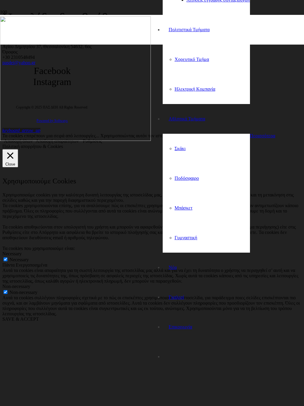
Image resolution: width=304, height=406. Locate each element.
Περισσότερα (262, 135)
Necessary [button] (12, 253)
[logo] (75, 139)
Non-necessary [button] (16, 286)
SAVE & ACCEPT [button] (20, 319)
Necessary (19, 259)
